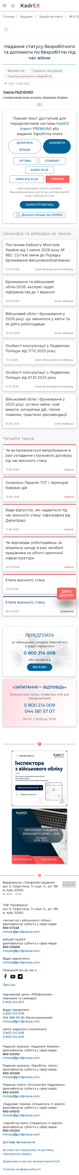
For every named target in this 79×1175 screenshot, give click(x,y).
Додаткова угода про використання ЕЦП (31, 1161)
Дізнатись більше (25, 146)
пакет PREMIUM (35, 128)
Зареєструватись (40, 204)
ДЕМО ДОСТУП (66, 593)
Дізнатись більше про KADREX (42, 215)
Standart (52, 160)
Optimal (25, 160)
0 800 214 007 (13, 1002)
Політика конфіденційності (22, 1169)
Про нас (9, 985)
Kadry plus (39, 170)
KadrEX (62, 123)
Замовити (57, 142)
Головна (9, 16)
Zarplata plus (26, 179)
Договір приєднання (19, 1142)
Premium (57, 179)
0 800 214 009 (39, 705)
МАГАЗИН (39, 667)
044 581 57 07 (40, 711)
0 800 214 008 (13, 1013)
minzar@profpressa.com (21, 931)
